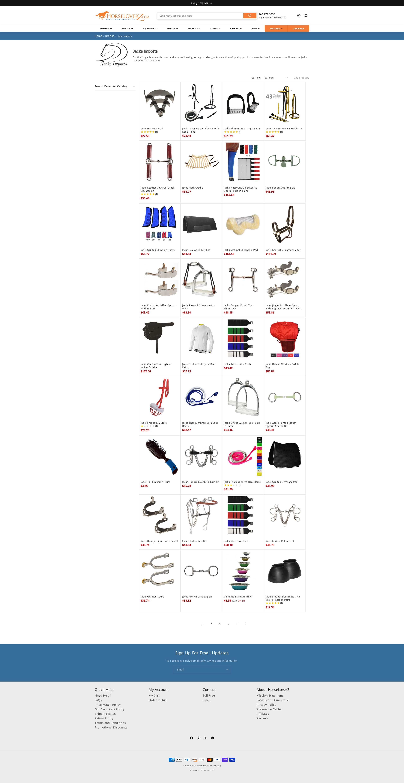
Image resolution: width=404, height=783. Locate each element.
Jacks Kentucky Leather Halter (283, 250)
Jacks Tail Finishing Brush (156, 482)
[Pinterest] (212, 738)
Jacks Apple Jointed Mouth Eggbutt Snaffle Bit (281, 424)
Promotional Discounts (111, 727)
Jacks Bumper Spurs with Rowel (159, 541)
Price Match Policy (108, 705)
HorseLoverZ (196, 765)
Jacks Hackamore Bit (194, 541)
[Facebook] (191, 738)
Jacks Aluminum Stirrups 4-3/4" (242, 128)
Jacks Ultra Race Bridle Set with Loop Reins (200, 130)
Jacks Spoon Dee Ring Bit (280, 187)
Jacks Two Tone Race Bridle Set (284, 128)
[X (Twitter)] (205, 738)
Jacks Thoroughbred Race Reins (242, 482)
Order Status (157, 700)
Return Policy (104, 718)
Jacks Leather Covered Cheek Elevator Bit (158, 189)
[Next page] (245, 623)
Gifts (254, 28)
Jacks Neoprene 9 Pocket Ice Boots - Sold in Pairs (240, 189)
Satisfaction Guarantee (273, 700)
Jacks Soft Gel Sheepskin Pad (241, 250)
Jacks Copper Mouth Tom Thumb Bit (238, 307)
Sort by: (256, 77)
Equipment (149, 28)
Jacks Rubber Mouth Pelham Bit (200, 482)
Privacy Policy (266, 705)
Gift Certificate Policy (110, 709)
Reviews (262, 718)
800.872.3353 (267, 14)
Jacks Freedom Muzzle (154, 422)
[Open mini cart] (305, 15)
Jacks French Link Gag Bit (197, 596)
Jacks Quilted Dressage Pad (282, 482)
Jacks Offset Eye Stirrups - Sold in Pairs (242, 424)
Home (98, 36)
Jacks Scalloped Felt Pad (196, 250)
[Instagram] (198, 738)
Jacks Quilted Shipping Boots (158, 250)
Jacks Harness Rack (152, 128)
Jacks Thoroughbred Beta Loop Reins (200, 424)
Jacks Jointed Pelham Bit (280, 541)
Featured (275, 28)
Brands (110, 36)
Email (207, 700)
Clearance (298, 28)
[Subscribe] (226, 669)
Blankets (193, 28)
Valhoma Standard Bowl (238, 596)
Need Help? (103, 695)
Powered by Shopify (212, 765)
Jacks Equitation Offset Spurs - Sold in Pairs (158, 307)
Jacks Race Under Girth (237, 364)
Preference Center (269, 709)
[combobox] (207, 15)
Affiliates (263, 714)
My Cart (154, 695)
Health (171, 28)
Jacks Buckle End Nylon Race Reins (199, 366)
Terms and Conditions (110, 723)
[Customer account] (298, 15)
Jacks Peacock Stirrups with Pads (198, 307)
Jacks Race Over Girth (236, 541)
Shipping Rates (105, 714)
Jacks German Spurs (152, 596)
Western (104, 28)
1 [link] (203, 623)
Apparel (234, 28)
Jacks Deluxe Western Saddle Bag (283, 366)
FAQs (98, 700)
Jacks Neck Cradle (192, 187)
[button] (115, 86)
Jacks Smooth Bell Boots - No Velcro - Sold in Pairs (283, 598)
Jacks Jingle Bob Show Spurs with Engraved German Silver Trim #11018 (283, 307)
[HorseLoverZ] (122, 15)
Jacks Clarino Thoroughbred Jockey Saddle (157, 366)
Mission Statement (270, 695)
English (126, 28)
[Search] (249, 15)
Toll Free (209, 695)
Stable (213, 28)
